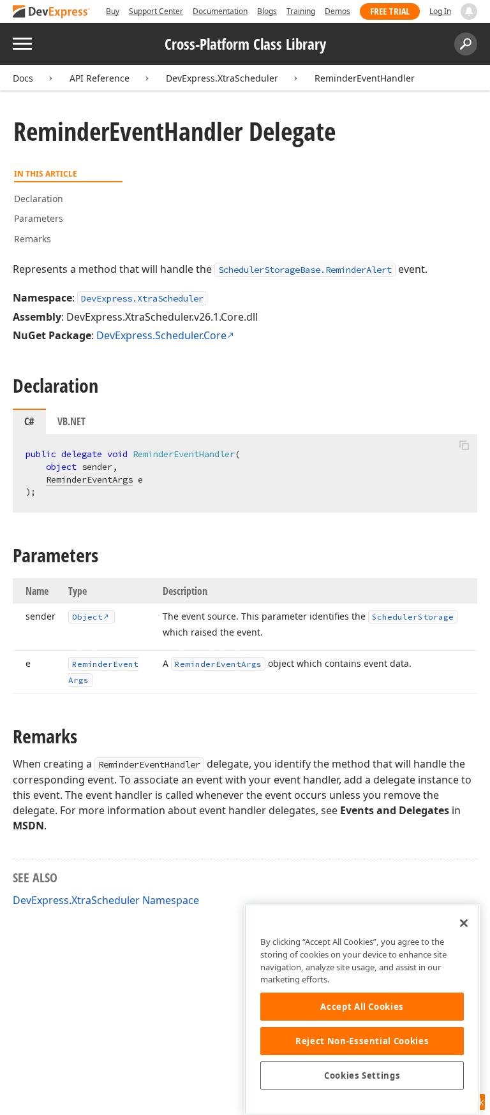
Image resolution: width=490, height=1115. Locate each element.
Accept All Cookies (362, 1006)
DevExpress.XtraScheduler (222, 78)
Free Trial (390, 11)
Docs (23, 78)
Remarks (32, 239)
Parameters (38, 218)
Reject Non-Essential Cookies (362, 1041)
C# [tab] (29, 421)
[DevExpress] (52, 12)
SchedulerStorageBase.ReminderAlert (305, 269)
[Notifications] (469, 11)
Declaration (38, 199)
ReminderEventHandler (365, 78)
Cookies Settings (362, 1075)
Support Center (156, 11)
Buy (112, 11)
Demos (337, 11)
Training (300, 11)
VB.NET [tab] (71, 421)
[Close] (464, 923)
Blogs (267, 11)
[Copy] (463, 445)
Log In (440, 11)
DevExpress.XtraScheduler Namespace (106, 900)
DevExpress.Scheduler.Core (161, 335)
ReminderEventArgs (89, 479)
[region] (362, 1009)
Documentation (220, 11)
